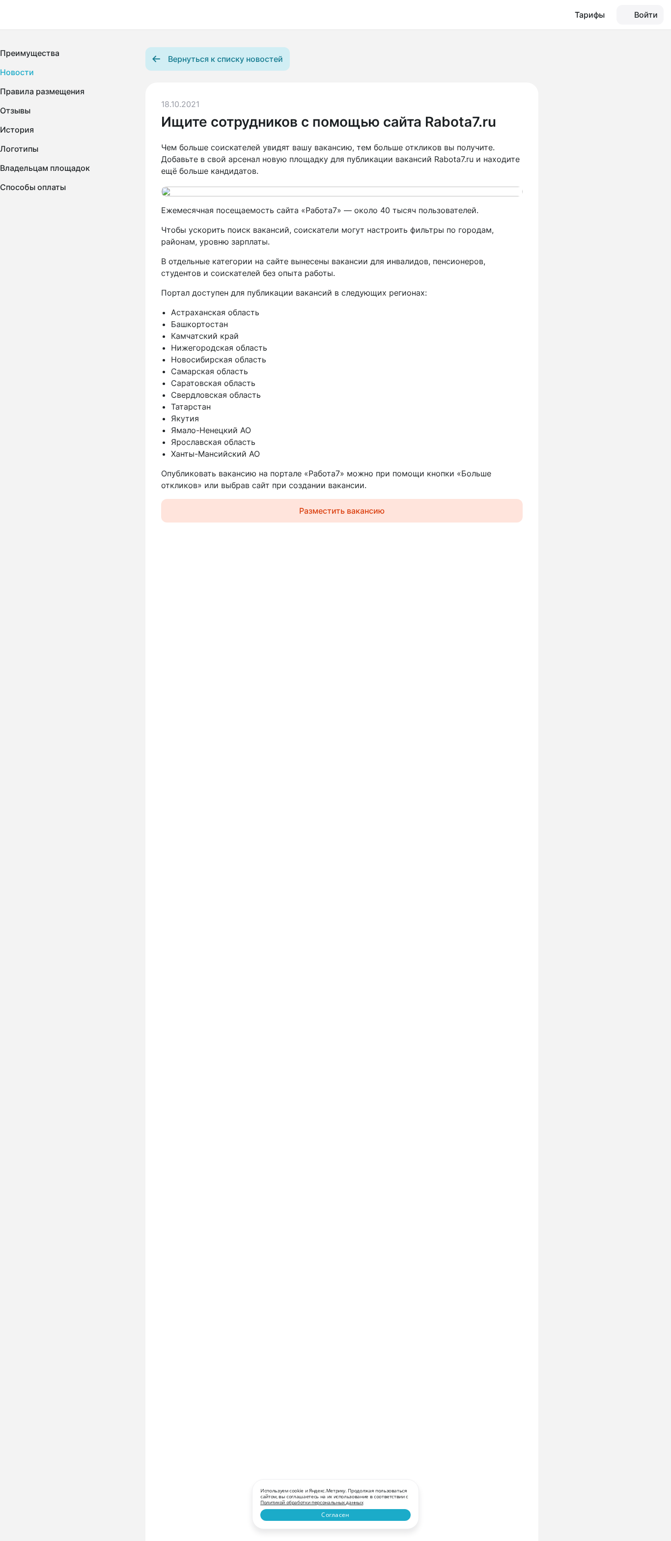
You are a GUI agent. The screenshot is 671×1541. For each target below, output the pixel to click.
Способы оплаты (33, 187)
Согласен (335, 1515)
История (17, 130)
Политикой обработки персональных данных (311, 1502)
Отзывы (15, 110)
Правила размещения (42, 91)
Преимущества (29, 53)
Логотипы (19, 149)
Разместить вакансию (342, 511)
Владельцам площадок (45, 168)
